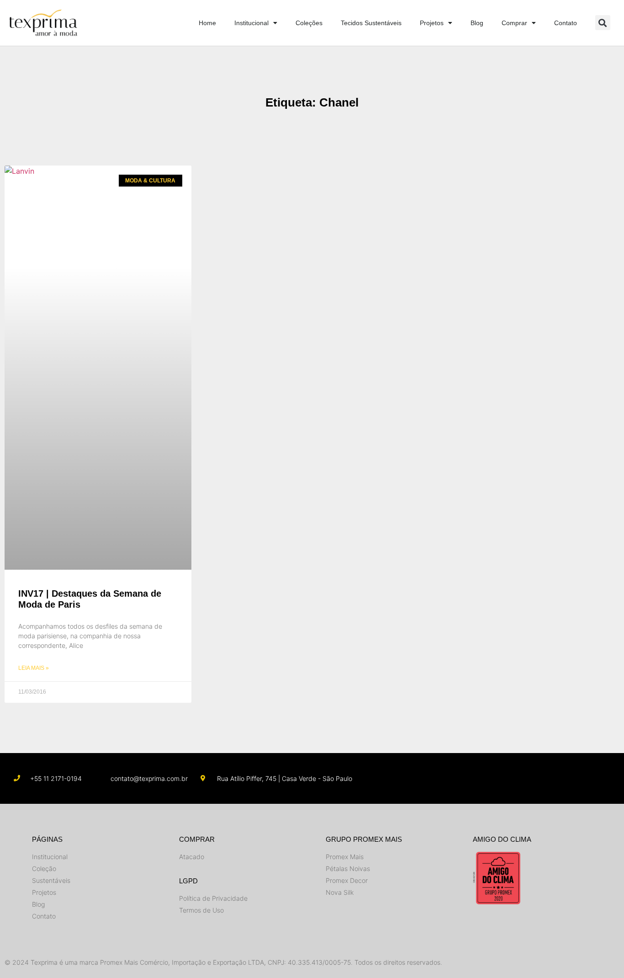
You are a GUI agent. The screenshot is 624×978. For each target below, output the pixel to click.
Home (207, 23)
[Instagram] (495, 778)
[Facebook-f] (518, 778)
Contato (565, 23)
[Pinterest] (588, 778)
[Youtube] (542, 778)
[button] (602, 22)
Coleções (309, 23)
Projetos (432, 23)
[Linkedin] (565, 778)
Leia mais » (33, 668)
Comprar (514, 23)
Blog (477, 23)
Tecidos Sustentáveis (371, 23)
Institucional (251, 23)
